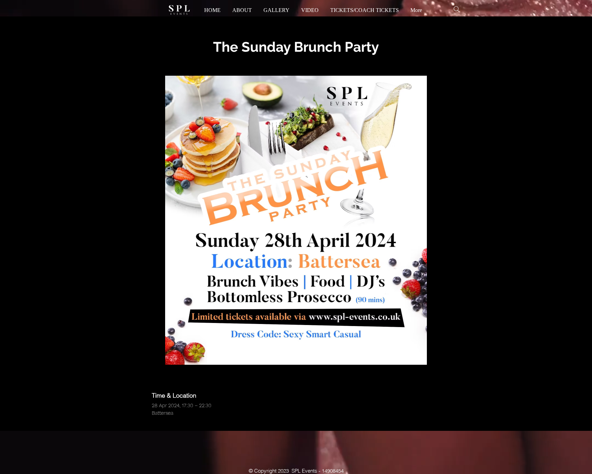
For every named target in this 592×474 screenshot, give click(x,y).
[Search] (456, 9)
